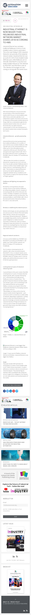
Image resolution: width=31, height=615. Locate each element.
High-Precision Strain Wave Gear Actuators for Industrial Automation (13, 444)
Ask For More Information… (13, 385)
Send (15, 516)
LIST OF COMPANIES (9, 605)
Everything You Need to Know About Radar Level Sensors (15, 465)
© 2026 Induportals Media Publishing (15, 603)
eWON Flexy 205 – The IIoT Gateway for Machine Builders (14, 423)
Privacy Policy (15, 602)
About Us (6, 602)
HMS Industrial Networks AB (12, 26)
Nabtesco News (7, 440)
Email (4, 502)
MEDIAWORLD (6, 462)
